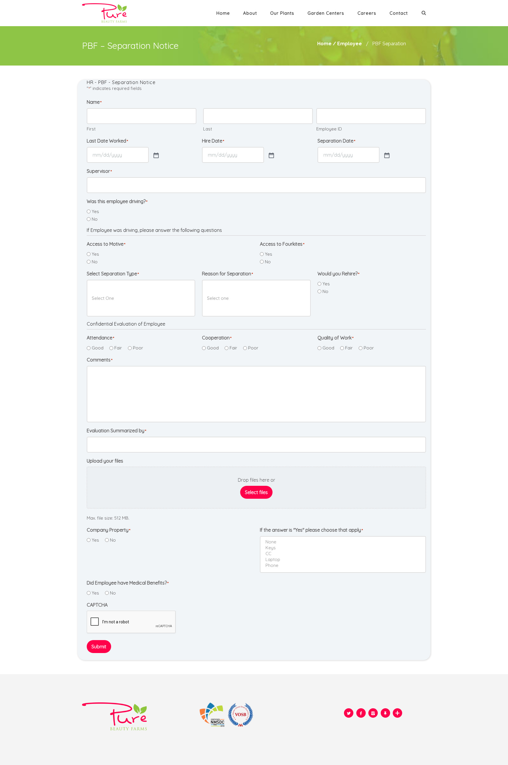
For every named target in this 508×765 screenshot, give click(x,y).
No (95, 219)
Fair (118, 348)
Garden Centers (326, 13)
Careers (366, 13)
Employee (349, 43)
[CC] (344, 554)
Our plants (282, 13)
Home (223, 13)
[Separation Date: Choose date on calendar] (386, 155)
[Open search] (424, 13)
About (250, 13)
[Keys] (344, 548)
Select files (256, 492)
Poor (138, 348)
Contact (399, 13)
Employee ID (329, 129)
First (91, 129)
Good (97, 348)
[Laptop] (344, 560)
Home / (326, 43)
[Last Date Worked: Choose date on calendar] (155, 155)
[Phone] (344, 565)
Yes (95, 211)
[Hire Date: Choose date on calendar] (271, 155)
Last (207, 129)
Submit (98, 647)
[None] (344, 542)
